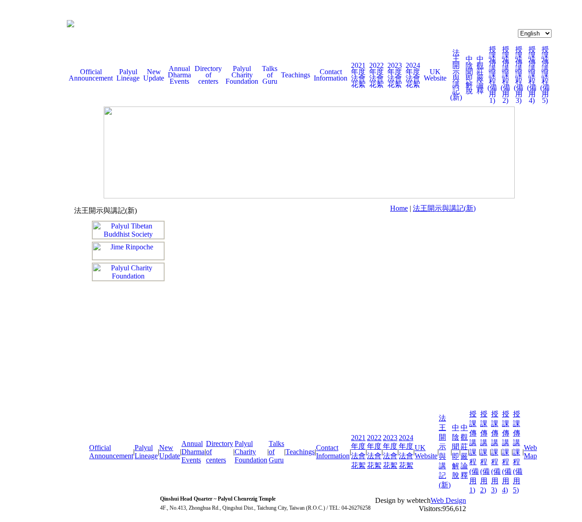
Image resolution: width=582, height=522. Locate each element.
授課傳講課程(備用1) (492, 75)
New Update (153, 75)
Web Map (530, 452)
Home (399, 208)
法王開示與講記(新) (456, 75)
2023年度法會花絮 (394, 74)
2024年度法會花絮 (413, 74)
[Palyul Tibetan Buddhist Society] (128, 230)
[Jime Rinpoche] (128, 251)
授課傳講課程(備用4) (532, 75)
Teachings (295, 75)
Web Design (448, 500)
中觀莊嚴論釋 (480, 75)
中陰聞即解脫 (469, 75)
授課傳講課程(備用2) (505, 75)
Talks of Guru (269, 75)
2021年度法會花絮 (358, 74)
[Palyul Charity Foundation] (128, 272)
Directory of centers (208, 75)
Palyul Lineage (128, 75)
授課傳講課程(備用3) (518, 75)
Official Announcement (91, 75)
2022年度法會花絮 (376, 74)
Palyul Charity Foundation (242, 75)
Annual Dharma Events (179, 75)
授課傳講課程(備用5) (545, 75)
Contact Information (330, 75)
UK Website (435, 75)
